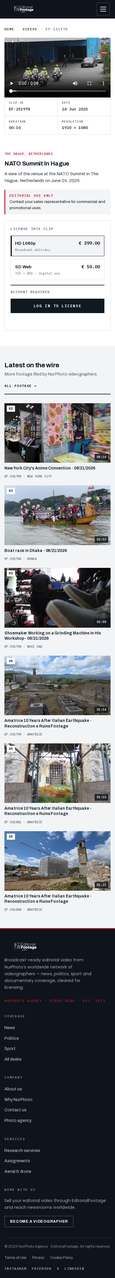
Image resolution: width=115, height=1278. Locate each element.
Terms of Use (15, 1258)
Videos (30, 29)
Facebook (42, 1269)
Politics (11, 1038)
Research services (22, 1150)
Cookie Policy (61, 1258)
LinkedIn (74, 1269)
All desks (13, 1059)
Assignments (17, 1161)
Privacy (38, 1258)
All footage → (20, 385)
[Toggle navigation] (103, 9)
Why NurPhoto (18, 1099)
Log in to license (57, 305)
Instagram (15, 1269)
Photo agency (18, 1120)
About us (13, 1089)
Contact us (15, 1110)
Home (9, 29)
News (9, 1028)
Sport (10, 1048)
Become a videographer (39, 1221)
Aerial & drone (17, 1171)
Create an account (68, 321)
